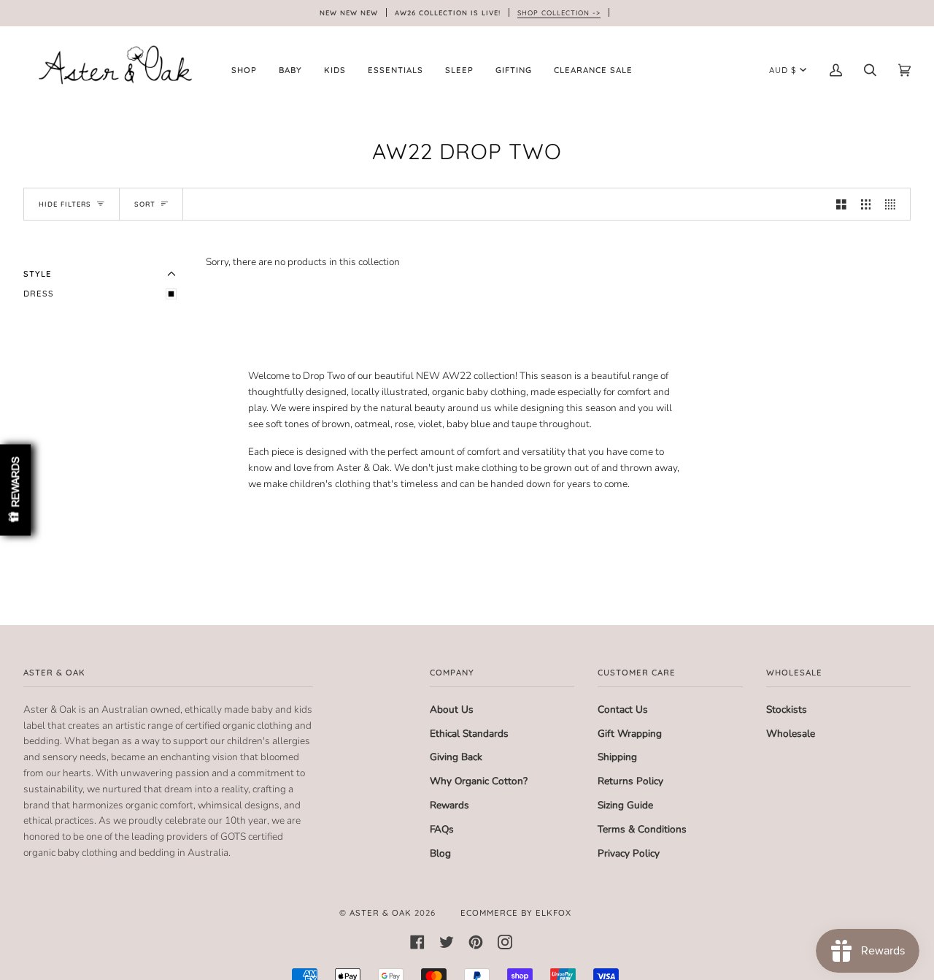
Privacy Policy (629, 853)
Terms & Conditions (642, 829)
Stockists (786, 709)
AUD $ (783, 70)
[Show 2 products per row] (841, 204)
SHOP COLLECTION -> (559, 12)
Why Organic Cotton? (479, 781)
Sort (144, 203)
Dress (38, 293)
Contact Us (623, 709)
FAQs (442, 829)
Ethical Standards (469, 733)
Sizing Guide (625, 805)
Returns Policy (630, 781)
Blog (440, 853)
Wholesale (790, 733)
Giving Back (456, 757)
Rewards (449, 805)
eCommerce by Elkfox (515, 913)
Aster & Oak (381, 913)
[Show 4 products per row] (894, 204)
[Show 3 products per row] (866, 204)
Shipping (617, 757)
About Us (452, 709)
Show (15, 490)
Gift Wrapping (630, 733)
